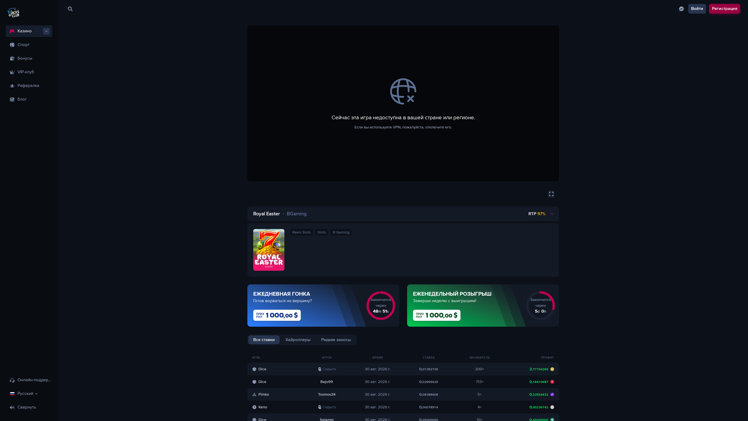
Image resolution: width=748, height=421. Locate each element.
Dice (262, 369)
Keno (262, 407)
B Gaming (341, 232)
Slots (322, 232)
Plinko (263, 394)
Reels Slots (301, 232)
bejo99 (326, 382)
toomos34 (326, 394)
